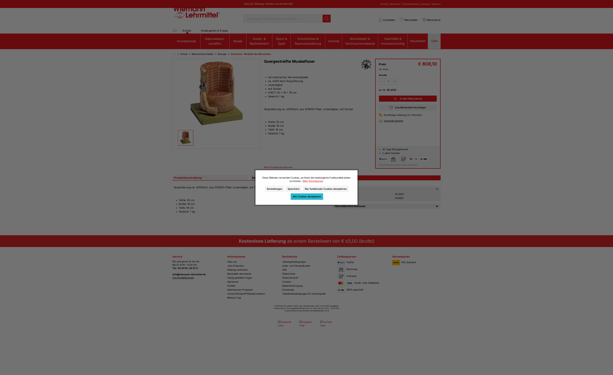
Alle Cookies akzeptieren (307, 196)
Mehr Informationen (313, 181)
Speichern (293, 189)
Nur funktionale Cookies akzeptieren (326, 189)
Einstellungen (274, 189)
